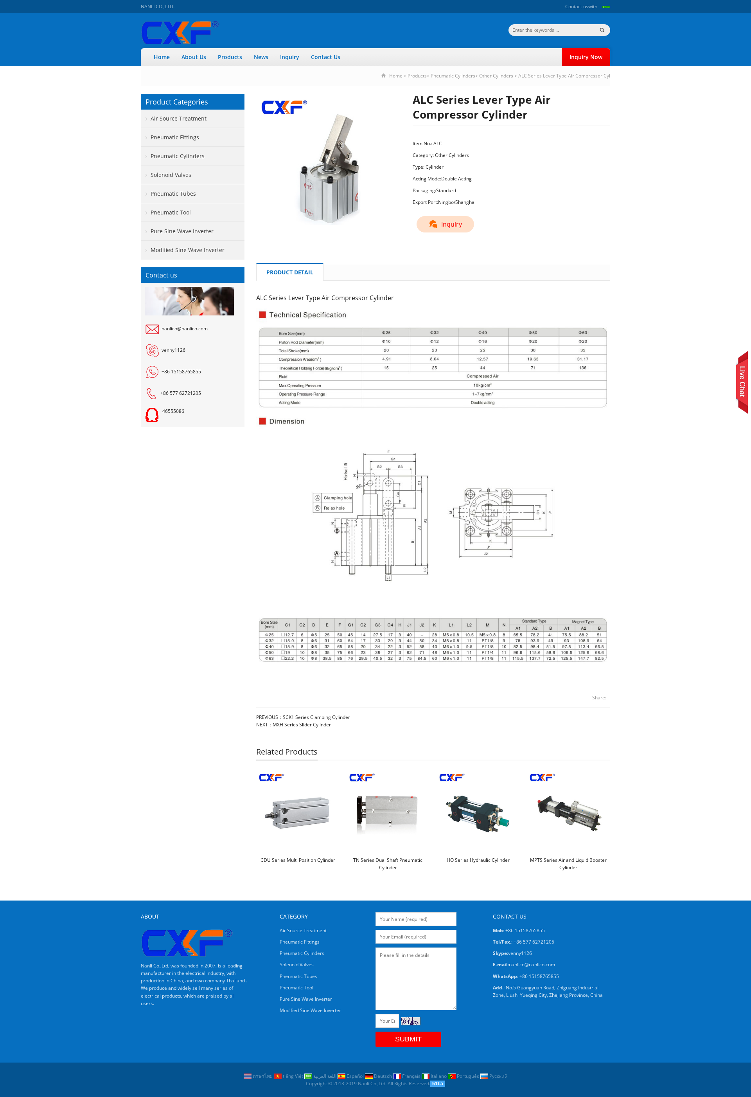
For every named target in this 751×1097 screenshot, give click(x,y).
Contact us (576, 6)
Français (411, 1076)
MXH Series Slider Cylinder (302, 724)
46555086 (173, 411)
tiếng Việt (293, 1076)
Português (468, 1076)
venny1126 (173, 350)
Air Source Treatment (179, 118)
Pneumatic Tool (171, 212)
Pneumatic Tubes (173, 193)
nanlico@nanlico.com (185, 328)
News (261, 57)
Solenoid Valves (171, 174)
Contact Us (325, 57)
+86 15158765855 (181, 371)
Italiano (438, 1076)
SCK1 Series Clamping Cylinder (316, 717)
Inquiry (289, 57)
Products (230, 57)
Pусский (498, 1076)
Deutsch (383, 1076)
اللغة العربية (325, 1076)
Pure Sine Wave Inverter (182, 231)
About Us (193, 57)
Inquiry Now (586, 57)
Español (355, 1076)
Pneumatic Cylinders (453, 75)
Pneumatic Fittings (175, 137)
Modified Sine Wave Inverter (188, 250)
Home (162, 57)
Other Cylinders (496, 75)
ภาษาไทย (263, 1076)
